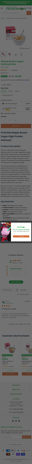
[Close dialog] (30, 223)
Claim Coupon (21, 236)
